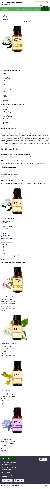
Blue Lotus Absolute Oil (6, 437)
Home (4, 13)
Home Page (5, 9)
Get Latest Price (6, 235)
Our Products (26, 9)
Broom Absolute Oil (5, 390)
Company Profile (15, 9)
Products (4, 15)
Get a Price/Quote (4, 310)
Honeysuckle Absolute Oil (7, 297)
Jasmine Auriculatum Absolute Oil (9, 343)
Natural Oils (5, 16)
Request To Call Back (5, 236)
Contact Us (36, 9)
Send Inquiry (45, 9)
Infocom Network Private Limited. (15, 486)
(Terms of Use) (19, 485)
